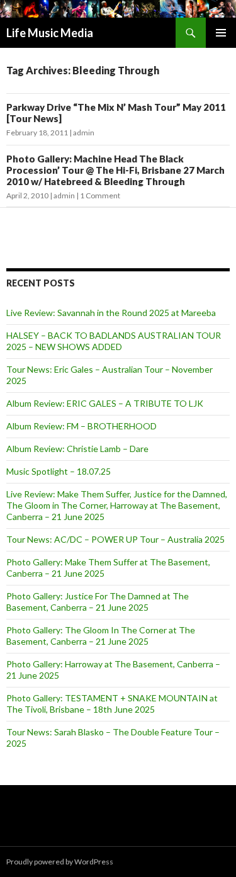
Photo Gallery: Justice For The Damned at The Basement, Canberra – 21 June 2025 (97, 602)
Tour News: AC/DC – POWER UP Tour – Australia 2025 (115, 539)
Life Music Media (49, 33)
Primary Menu (221, 33)
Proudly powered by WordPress (59, 861)
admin (83, 132)
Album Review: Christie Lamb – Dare (77, 448)
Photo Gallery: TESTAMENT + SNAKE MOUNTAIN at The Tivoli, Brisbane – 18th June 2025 (112, 704)
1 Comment (100, 195)
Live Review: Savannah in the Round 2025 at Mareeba (111, 312)
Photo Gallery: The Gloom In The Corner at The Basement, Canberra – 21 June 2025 (100, 636)
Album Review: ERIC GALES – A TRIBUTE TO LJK (104, 403)
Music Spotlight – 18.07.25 (58, 471)
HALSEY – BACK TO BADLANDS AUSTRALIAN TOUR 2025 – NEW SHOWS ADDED (113, 341)
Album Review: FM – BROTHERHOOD (81, 426)
